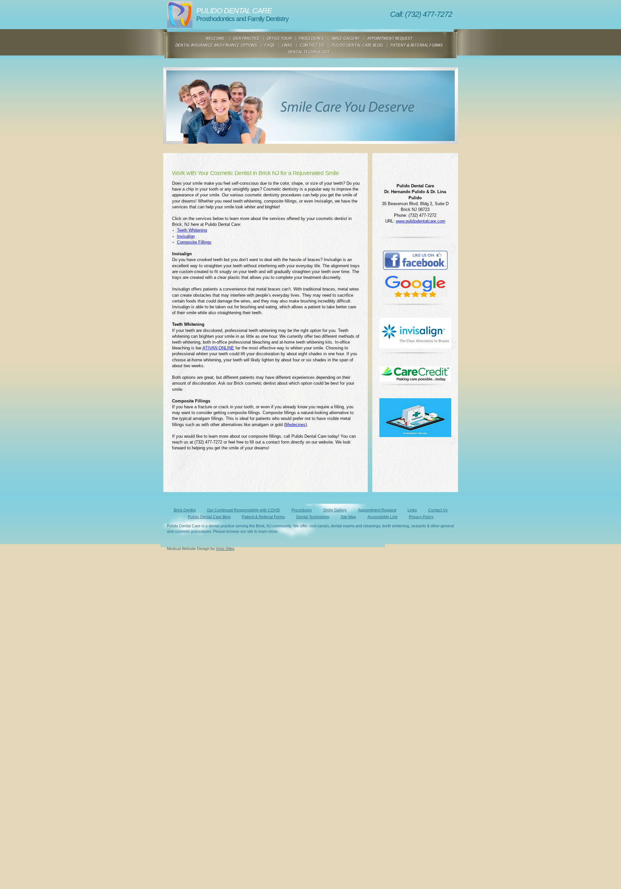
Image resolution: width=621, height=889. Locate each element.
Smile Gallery (335, 510)
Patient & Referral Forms (263, 517)
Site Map (348, 517)
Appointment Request (377, 510)
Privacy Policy (421, 517)
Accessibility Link (382, 517)
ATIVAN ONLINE (218, 348)
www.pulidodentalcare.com (420, 221)
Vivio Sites (225, 548)
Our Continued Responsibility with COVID (243, 510)
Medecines (295, 424)
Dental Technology (312, 517)
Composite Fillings (194, 242)
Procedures (301, 510)
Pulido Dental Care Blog (209, 517)
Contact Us (438, 510)
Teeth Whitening (192, 230)
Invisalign (186, 236)
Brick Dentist (185, 510)
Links (412, 510)
